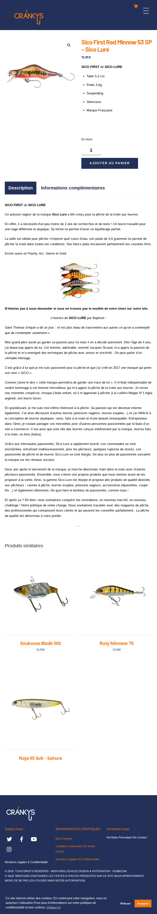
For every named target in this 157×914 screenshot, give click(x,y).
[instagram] (10, 849)
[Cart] (136, 5)
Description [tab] (20, 187)
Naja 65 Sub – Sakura (40, 758)
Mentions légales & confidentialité (26, 862)
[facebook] (22, 839)
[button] (68, 45)
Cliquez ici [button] (53, 907)
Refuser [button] (125, 903)
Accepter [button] (143, 903)
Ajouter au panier (110, 163)
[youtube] (34, 839)
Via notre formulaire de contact (126, 837)
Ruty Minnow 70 (116, 643)
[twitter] (10, 839)
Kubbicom (120, 871)
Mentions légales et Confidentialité (77, 859)
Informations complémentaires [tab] (73, 187)
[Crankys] (28, 25)
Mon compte (64, 838)
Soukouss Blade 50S (40, 643)
